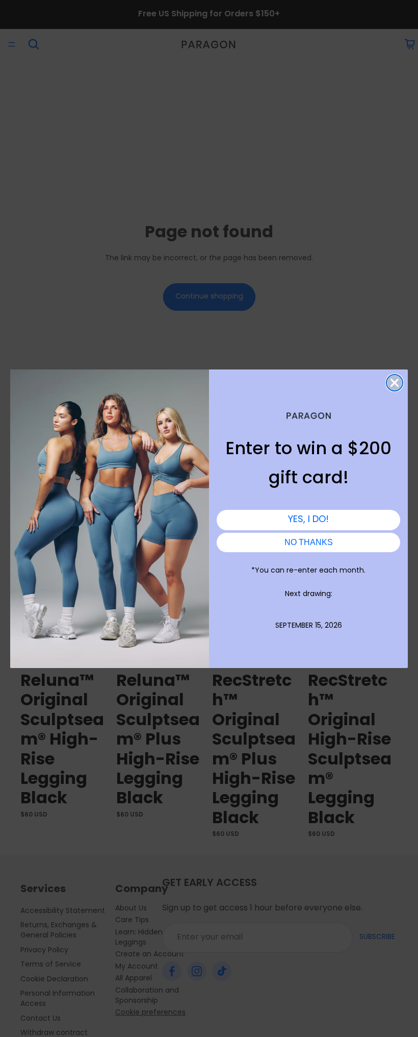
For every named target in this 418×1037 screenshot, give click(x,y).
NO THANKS (308, 542)
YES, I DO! (308, 519)
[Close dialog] (394, 383)
